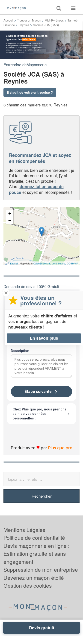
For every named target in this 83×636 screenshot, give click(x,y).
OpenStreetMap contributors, (50, 263)
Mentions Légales (24, 530)
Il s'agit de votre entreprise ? (30, 92)
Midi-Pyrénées (54, 20)
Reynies (23, 25)
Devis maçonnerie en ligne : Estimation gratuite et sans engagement (36, 553)
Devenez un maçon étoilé (33, 577)
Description (20, 351)
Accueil (8, 20)
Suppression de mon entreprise (40, 569)
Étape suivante (38, 391)
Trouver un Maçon (29, 20)
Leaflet (14, 263)
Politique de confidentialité (34, 537)
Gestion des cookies (27, 585)
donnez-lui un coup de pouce (36, 189)
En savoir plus (44, 338)
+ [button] (9, 213)
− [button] (9, 220)
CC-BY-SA (72, 263)
